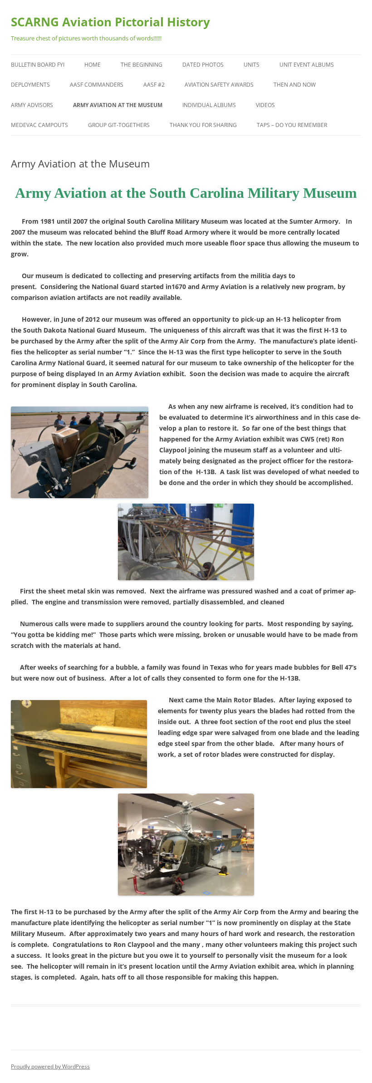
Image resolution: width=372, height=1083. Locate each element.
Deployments (30, 84)
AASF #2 (154, 84)
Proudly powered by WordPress (50, 1066)
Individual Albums (209, 105)
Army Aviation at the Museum (117, 105)
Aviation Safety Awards (219, 84)
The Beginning (141, 65)
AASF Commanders (96, 84)
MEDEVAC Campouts (39, 125)
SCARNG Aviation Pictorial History (110, 22)
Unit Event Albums (306, 65)
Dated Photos (203, 65)
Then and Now (295, 84)
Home (92, 65)
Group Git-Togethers (119, 125)
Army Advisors (32, 105)
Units (251, 65)
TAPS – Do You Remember (292, 125)
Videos (265, 105)
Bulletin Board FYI (37, 65)
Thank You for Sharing (203, 125)
